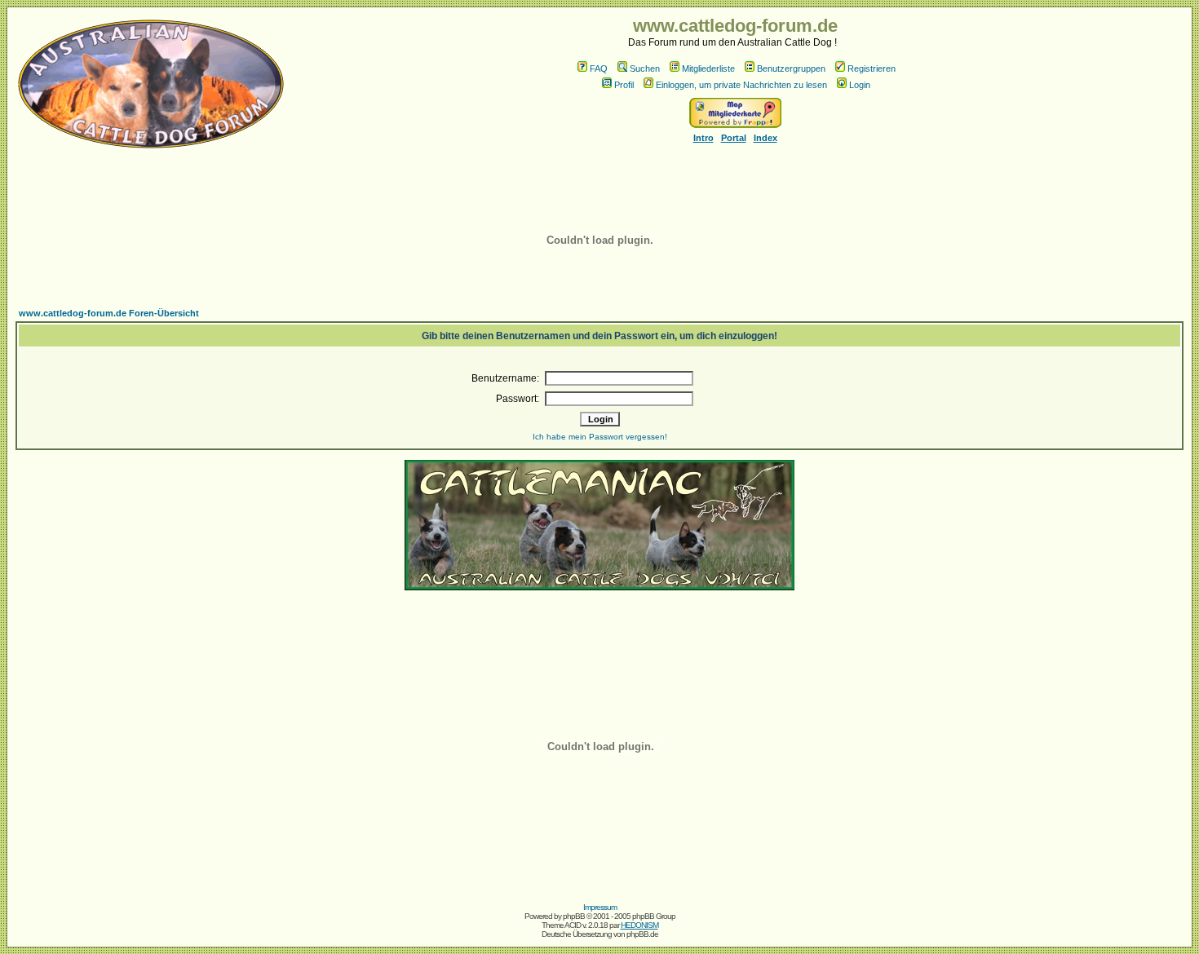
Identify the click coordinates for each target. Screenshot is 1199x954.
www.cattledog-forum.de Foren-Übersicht (109, 313)
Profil (624, 85)
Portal (733, 138)
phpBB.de (642, 934)
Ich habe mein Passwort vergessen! (600, 436)
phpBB (574, 916)
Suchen (645, 68)
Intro (703, 138)
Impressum (600, 907)
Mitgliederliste (708, 68)
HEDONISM (639, 925)
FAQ (599, 68)
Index (765, 138)
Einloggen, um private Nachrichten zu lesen (741, 85)
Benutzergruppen (791, 68)
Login (859, 85)
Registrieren (871, 68)
